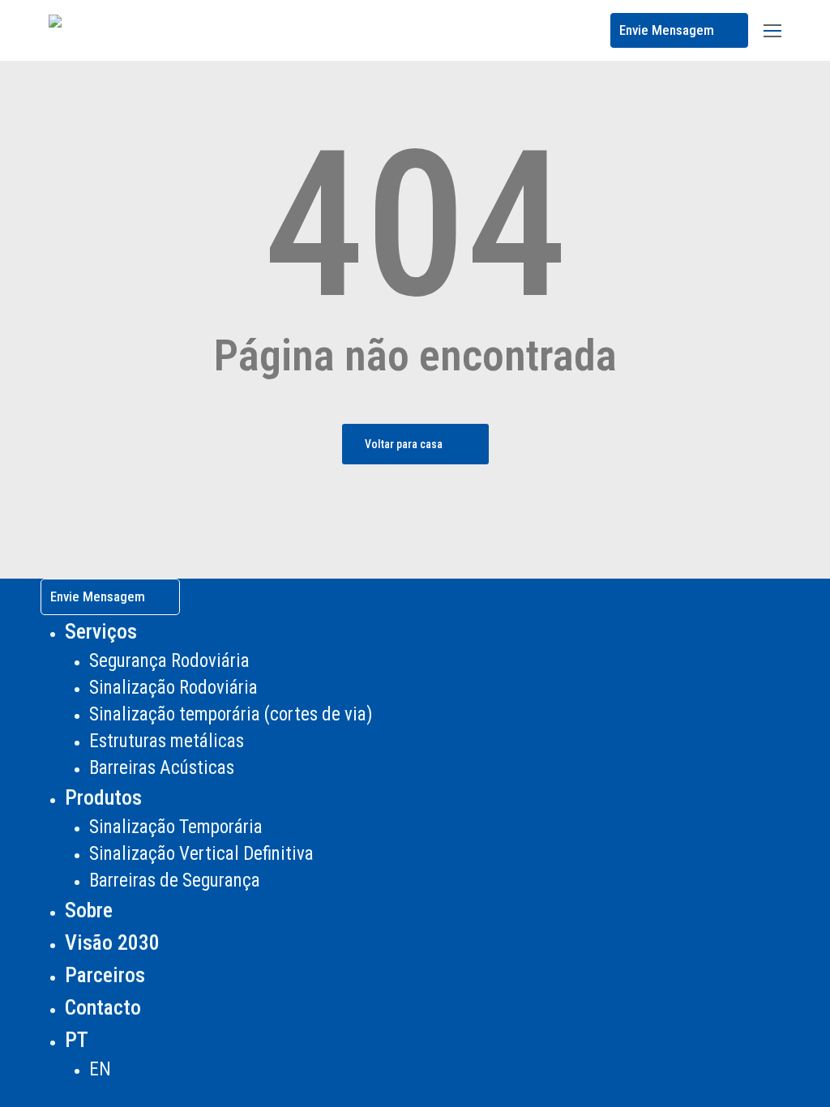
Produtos (103, 797)
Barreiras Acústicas (161, 768)
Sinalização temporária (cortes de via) (231, 714)
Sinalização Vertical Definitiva (201, 854)
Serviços (101, 631)
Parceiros (105, 975)
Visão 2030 (112, 942)
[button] (772, 31)
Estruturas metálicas (166, 741)
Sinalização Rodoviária (173, 688)
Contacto (103, 1007)
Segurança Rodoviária (169, 661)
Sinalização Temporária (176, 827)
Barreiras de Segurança (174, 880)
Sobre (89, 910)
